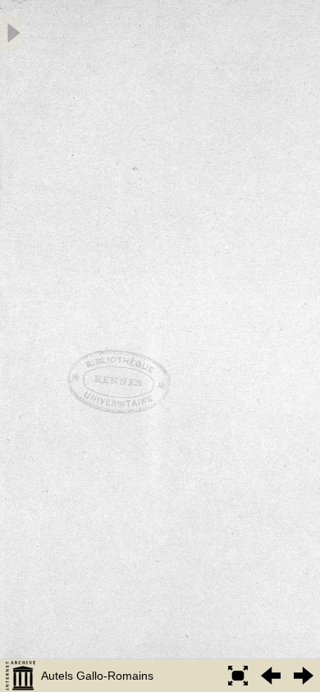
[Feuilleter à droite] (303, 675)
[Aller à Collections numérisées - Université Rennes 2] (20, 675)
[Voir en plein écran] (238, 675)
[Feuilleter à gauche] (270, 675)
